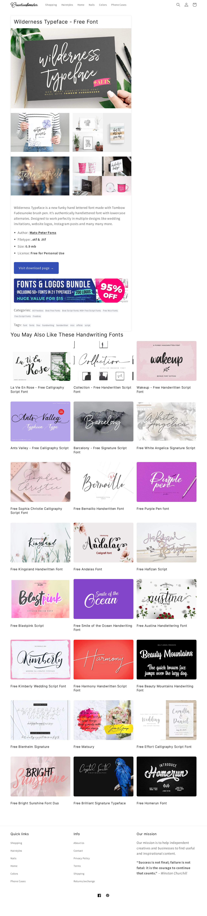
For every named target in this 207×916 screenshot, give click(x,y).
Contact (78, 850)
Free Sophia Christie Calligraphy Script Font (36, 511)
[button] (178, 5)
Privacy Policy (82, 858)
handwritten (62, 325)
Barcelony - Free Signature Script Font (100, 450)
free (38, 325)
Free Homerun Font (152, 803)
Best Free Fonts (52, 310)
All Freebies (37, 310)
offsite (79, 325)
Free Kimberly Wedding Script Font (38, 686)
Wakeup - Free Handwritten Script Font (164, 389)
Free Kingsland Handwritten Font (37, 569)
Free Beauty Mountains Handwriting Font (165, 688)
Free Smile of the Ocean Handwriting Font (103, 628)
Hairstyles (16, 850)
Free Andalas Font (88, 569)
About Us (79, 843)
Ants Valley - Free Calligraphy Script (40, 448)
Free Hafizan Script (152, 569)
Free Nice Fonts (110, 310)
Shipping (79, 873)
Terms (77, 866)
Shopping (16, 843)
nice (72, 325)
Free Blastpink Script (27, 626)
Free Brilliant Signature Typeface (100, 803)
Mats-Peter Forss (43, 232)
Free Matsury (84, 747)
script (87, 325)
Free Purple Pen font (153, 509)
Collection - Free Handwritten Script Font (102, 389)
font (25, 325)
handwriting (48, 325)
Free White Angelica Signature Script (166, 448)
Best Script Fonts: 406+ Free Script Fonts (81, 310)
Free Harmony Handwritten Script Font (100, 688)
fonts (31, 325)
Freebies (37, 316)
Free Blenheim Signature (30, 747)
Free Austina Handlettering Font (162, 626)
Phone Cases (18, 881)
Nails (13, 858)
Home (14, 866)
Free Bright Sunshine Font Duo (35, 803)
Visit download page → (36, 268)
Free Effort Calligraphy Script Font (164, 747)
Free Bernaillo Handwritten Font (99, 509)
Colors (14, 873)
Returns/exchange (84, 881)
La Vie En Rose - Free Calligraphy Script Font (37, 389)
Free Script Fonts (23, 316)
